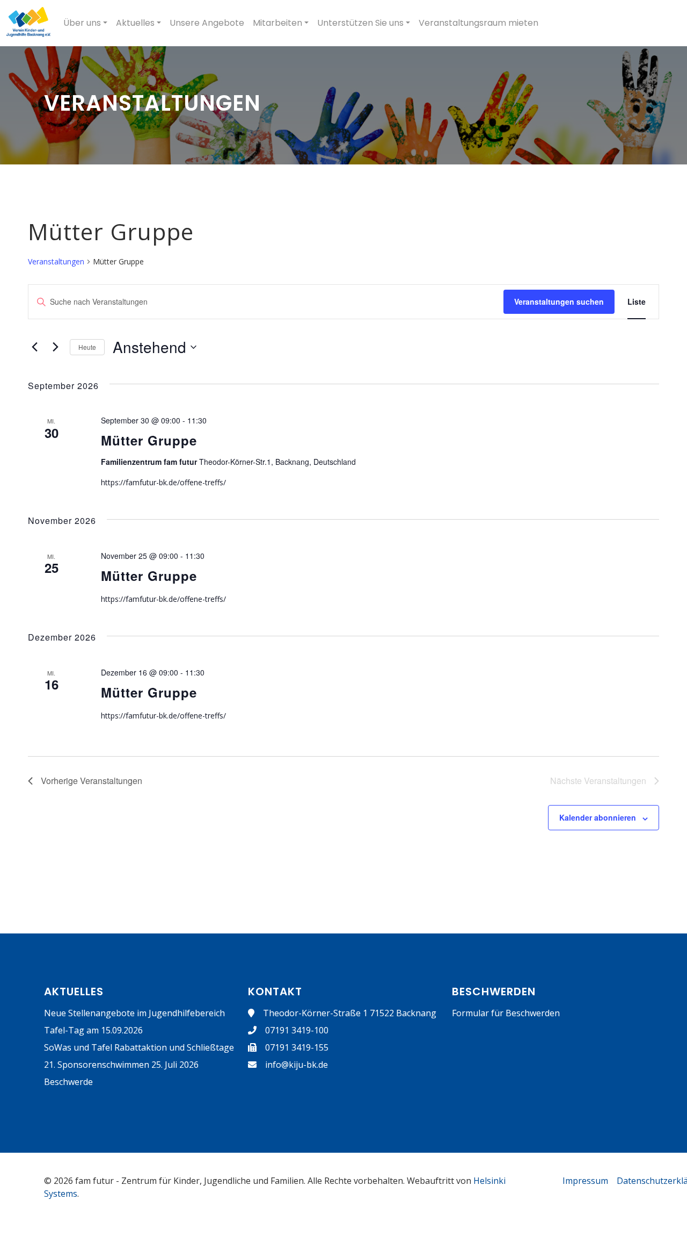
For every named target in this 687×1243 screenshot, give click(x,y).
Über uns (82, 23)
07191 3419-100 (296, 1030)
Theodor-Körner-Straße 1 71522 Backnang (349, 1013)
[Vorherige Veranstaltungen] (34, 347)
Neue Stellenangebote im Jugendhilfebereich (134, 1013)
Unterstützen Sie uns (360, 23)
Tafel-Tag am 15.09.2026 (93, 1030)
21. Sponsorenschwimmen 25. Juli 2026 (121, 1064)
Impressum (585, 1181)
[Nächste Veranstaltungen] (55, 347)
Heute (87, 346)
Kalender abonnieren (597, 817)
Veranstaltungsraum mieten (478, 23)
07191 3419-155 (296, 1047)
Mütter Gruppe (149, 440)
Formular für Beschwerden (506, 1013)
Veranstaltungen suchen (559, 301)
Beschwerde (68, 1082)
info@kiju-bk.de (296, 1064)
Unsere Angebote (207, 23)
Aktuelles (135, 23)
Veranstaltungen (56, 261)
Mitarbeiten (277, 23)
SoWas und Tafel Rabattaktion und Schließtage (139, 1047)
